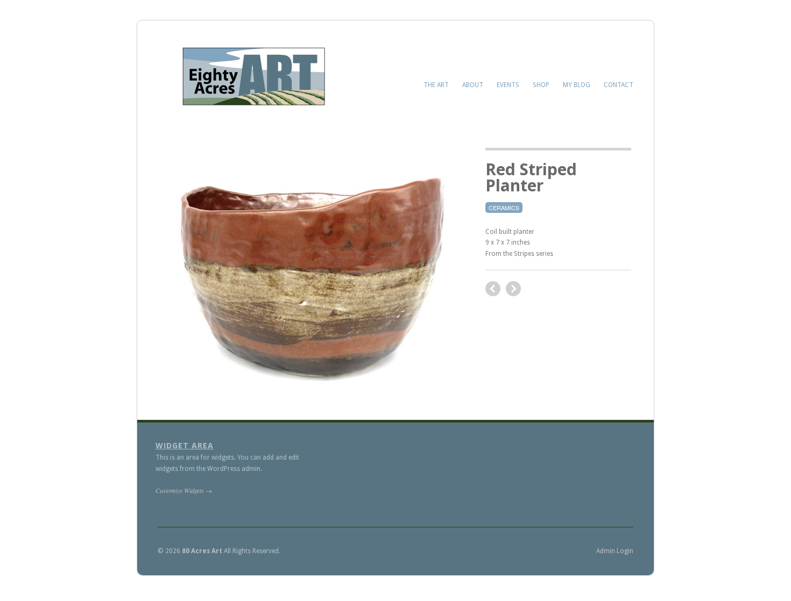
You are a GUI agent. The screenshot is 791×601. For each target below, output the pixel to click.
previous (513, 288)
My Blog (576, 85)
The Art (436, 85)
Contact (618, 85)
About (472, 85)
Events (508, 85)
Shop (541, 85)
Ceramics (504, 207)
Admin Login (614, 551)
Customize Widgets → (184, 490)
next (492, 288)
